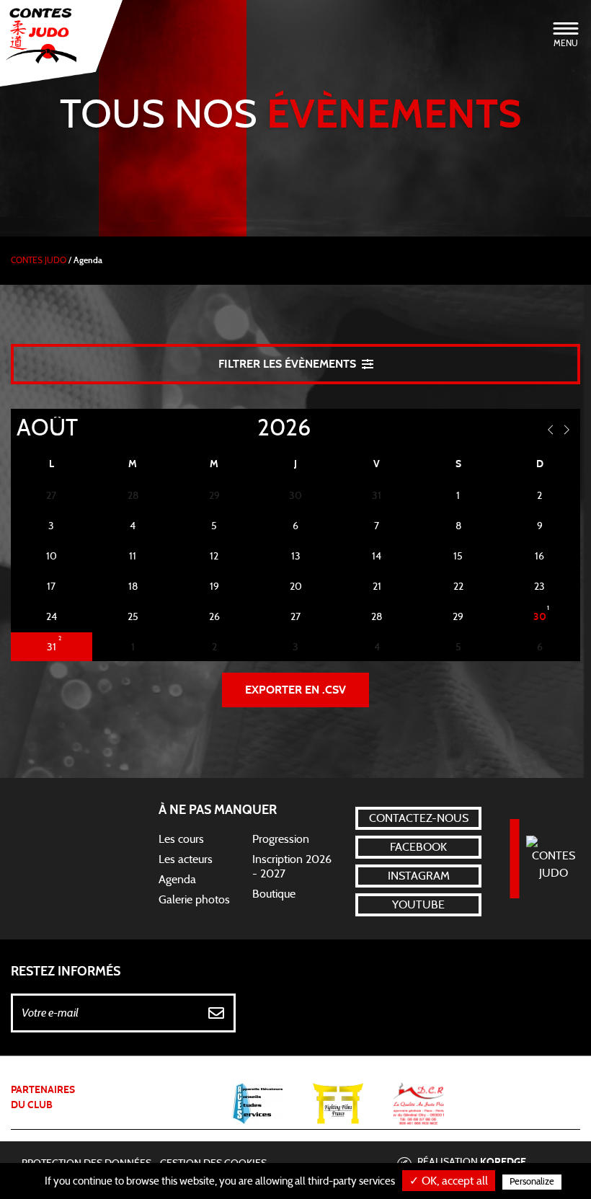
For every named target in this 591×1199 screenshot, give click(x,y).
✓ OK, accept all (448, 1181)
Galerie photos (194, 900)
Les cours (181, 839)
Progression (280, 839)
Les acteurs (186, 859)
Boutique (274, 894)
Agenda (177, 879)
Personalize (532, 1182)
